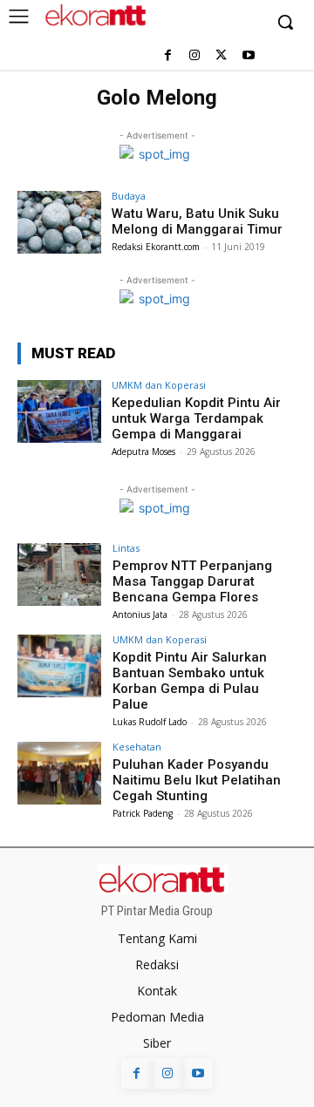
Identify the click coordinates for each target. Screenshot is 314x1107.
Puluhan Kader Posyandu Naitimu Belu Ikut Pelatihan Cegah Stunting (197, 780)
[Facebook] (167, 56)
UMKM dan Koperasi (159, 385)
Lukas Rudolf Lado (150, 722)
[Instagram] (194, 56)
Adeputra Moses (143, 451)
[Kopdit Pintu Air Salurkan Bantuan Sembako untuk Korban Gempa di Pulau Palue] (59, 666)
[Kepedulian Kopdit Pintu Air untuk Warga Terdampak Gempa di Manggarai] (59, 411)
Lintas (126, 548)
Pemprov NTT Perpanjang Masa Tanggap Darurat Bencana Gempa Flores (192, 581)
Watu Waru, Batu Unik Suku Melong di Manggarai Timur (197, 221)
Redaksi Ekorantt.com (156, 247)
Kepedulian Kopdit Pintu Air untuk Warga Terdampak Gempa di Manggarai (196, 418)
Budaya (129, 195)
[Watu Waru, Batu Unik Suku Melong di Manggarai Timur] (59, 222)
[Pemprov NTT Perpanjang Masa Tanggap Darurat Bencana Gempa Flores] (59, 574)
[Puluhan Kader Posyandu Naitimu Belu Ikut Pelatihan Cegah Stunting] (59, 773)
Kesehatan (137, 746)
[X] (221, 56)
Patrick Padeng (143, 813)
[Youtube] (248, 56)
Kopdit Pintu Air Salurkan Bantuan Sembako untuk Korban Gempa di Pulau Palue (190, 680)
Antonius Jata (140, 614)
